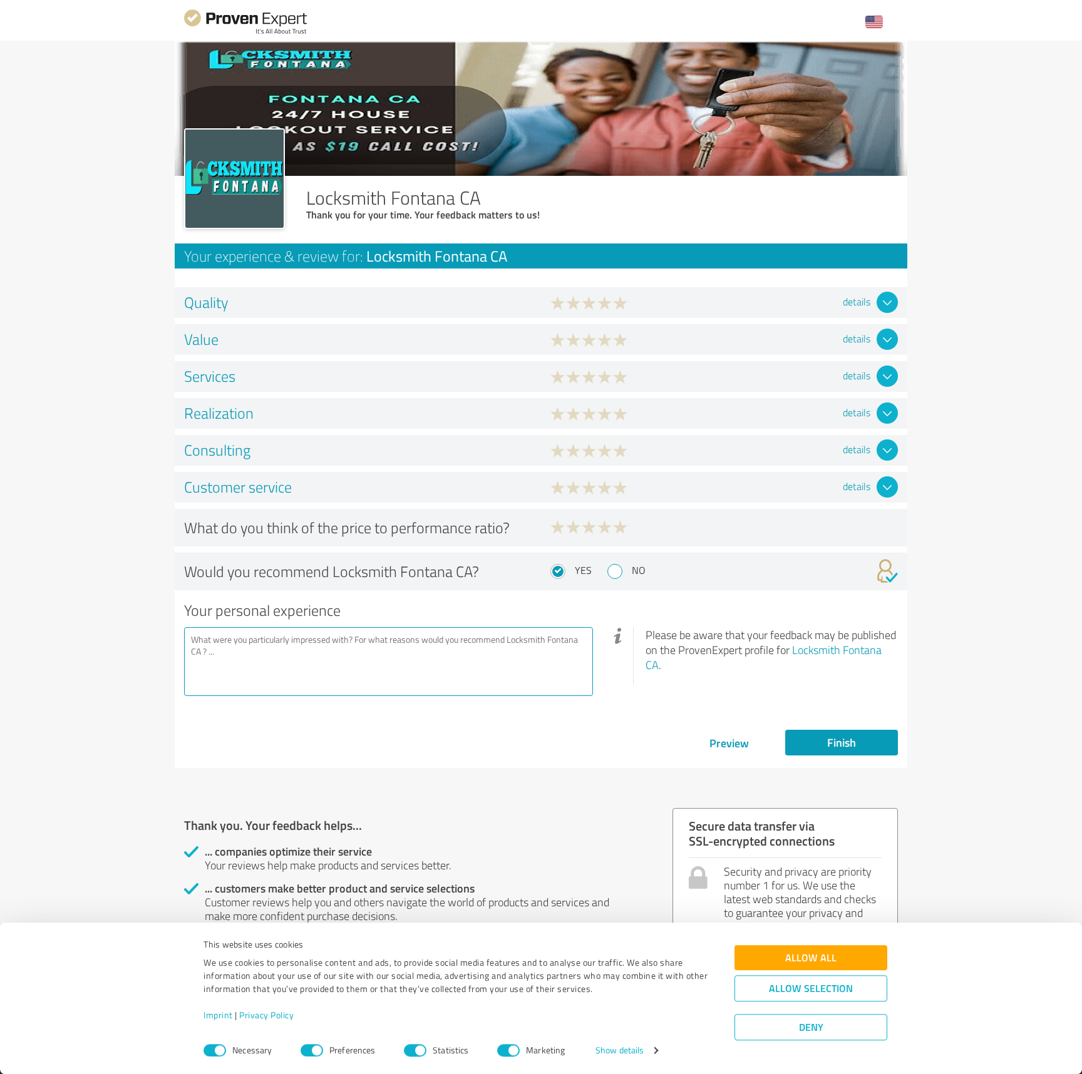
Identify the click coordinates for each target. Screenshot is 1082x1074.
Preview (729, 743)
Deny (811, 1027)
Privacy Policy (266, 1015)
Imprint (218, 1015)
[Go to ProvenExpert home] (245, 32)
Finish (841, 742)
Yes (583, 570)
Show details (619, 1050)
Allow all (811, 958)
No (639, 570)
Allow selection (811, 988)
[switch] (312, 1050)
